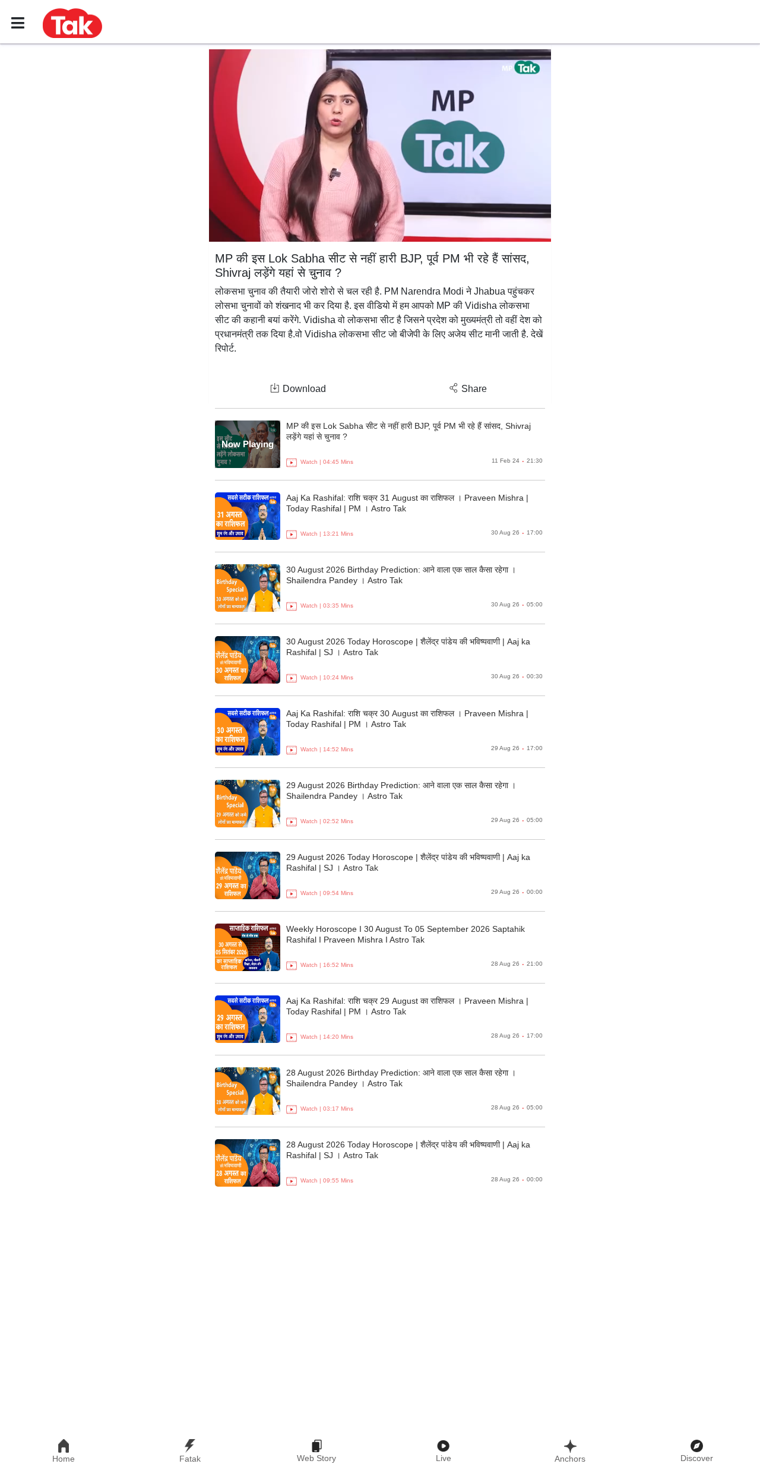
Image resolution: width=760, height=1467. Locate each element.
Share (474, 389)
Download (304, 389)
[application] (380, 145)
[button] (72, 22)
